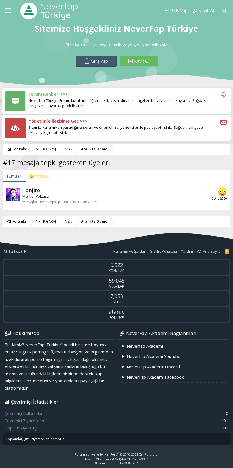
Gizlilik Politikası (163, 251)
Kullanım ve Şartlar (129, 251)
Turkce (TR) (17, 251)
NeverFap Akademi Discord (153, 367)
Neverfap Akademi (145, 346)
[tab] (40, 176)
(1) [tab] (15, 176)
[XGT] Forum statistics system (116, 458)
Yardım (187, 251)
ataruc (116, 311)
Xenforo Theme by (116, 463)
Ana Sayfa (212, 251)
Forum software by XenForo (116, 454)
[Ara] (224, 11)
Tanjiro (31, 190)
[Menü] (7, 10)
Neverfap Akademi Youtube (153, 356)
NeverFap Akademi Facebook (155, 377)
